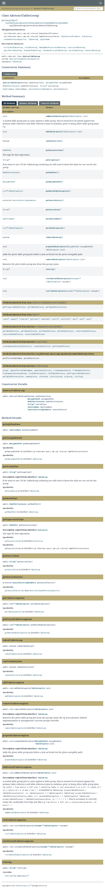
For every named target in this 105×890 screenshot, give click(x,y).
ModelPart (7, 150)
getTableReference (36, 307)
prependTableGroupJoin (56, 247)
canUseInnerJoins (53, 141)
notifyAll (65, 319)
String (43, 86)
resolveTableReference (85, 331)
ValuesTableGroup (92, 50)
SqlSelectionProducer (70, 36)
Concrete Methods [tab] (50, 103)
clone (5, 319)
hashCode (45, 319)
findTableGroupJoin (37, 373)
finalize (23, 319)
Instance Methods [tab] (27, 103)
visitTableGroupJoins (55, 291)
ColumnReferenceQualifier (15, 39)
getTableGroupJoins (54, 228)
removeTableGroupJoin (55, 259)
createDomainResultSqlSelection (17, 346)
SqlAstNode (45, 39)
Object (35, 314)
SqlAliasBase (8, 89)
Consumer (75, 279)
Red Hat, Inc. (25, 886)
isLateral (68, 377)
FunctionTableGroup (76, 47)
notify (55, 319)
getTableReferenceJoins (56, 307)
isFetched (43, 377)
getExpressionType (54, 150)
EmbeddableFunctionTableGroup (52, 47)
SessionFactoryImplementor (40, 89)
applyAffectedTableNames (21, 370)
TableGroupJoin (75, 116)
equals (13, 319)
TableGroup (33, 39)
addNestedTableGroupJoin (57, 116)
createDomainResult (62, 370)
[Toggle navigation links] (3, 3)
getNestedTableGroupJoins (57, 191)
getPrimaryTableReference (14, 307)
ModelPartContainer (11, 86)
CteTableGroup (31, 47)
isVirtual (79, 377)
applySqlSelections (43, 370)
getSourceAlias (52, 210)
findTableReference (56, 373)
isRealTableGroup (53, 237)
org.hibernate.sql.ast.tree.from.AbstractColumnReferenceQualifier (36, 23)
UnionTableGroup (76, 50)
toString (49, 269)
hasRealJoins (31, 377)
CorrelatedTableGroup (13, 47)
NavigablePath (52, 83)
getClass (34, 319)
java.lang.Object (9, 20)
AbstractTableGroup (43, 8)
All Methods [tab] (9, 103)
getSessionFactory (54, 200)
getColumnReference (61, 346)
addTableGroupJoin (54, 132)
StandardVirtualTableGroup (55, 50)
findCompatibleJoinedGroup (15, 373)
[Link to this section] (32, 67)
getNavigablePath (53, 182)
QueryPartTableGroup (13, 50)
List (5, 191)
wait (74, 319)
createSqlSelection (42, 346)
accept (5, 370)
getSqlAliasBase (53, 219)
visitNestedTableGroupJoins (58, 279)
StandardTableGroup (32, 50)
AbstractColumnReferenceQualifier (24, 59)
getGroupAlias (52, 160)
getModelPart (51, 172)
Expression (87, 36)
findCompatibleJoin (81, 370)
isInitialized (56, 377)
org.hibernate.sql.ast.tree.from (16, 8)
